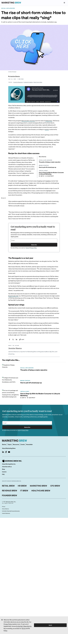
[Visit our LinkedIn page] (3, 452)
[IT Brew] (24, 490)
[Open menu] (64, 2)
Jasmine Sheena (15, 76)
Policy (5, 630)
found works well (13, 296)
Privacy (3, 506)
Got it (50, 625)
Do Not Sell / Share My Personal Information (11, 511)
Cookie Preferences (6, 513)
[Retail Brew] (8, 486)
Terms (23, 628)
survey (47, 129)
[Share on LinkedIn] (16, 339)
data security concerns (28, 120)
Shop (3, 469)
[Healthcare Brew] (41, 490)
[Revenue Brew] (9, 490)
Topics (10, 444)
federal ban (49, 120)
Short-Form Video (38, 82)
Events (23, 444)
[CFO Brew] (55, 486)
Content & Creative (28, 82)
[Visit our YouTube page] (9, 452)
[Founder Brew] (9, 495)
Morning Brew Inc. (11, 501)
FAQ (3, 474)
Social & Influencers (18, 82)
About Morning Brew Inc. (9, 464)
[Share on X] (13, 339)
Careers (4, 472)
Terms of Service (5, 508)
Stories (4, 444)
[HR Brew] (22, 486)
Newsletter (29, 444)
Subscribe (34, 245)
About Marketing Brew (9, 448)
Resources (16, 444)
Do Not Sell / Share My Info (24, 626)
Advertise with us (7, 466)
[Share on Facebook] (9, 339)
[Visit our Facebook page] (6, 452)
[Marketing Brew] (38, 486)
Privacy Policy (8, 624)
